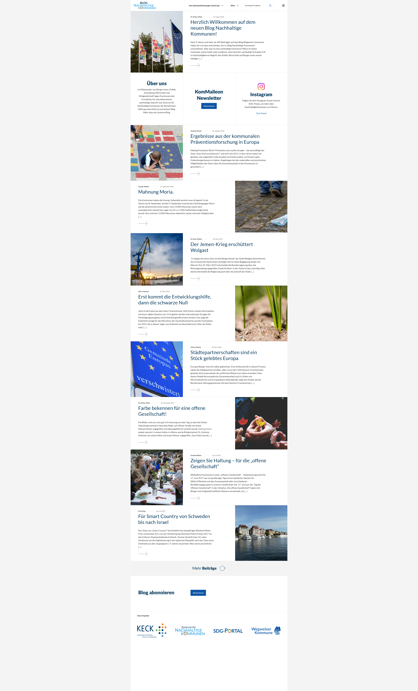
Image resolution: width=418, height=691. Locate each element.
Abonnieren (209, 106)
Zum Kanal (261, 113)
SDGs (233, 5)
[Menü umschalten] (283, 5)
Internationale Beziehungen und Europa (204, 5)
